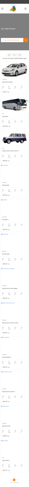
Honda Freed (5, 254)
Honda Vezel (5, 185)
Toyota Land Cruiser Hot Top (10, 323)
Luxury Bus (5, 116)
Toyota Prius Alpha (7, 82)
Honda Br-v (5, 219)
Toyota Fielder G (6, 357)
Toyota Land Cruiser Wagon (10, 288)
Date (9, 55)
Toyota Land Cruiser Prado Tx (10, 151)
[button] (25, 9)
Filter (20, 55)
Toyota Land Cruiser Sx (8, 391)
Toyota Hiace (5, 460)
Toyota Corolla (6, 426)
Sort (14, 55)
